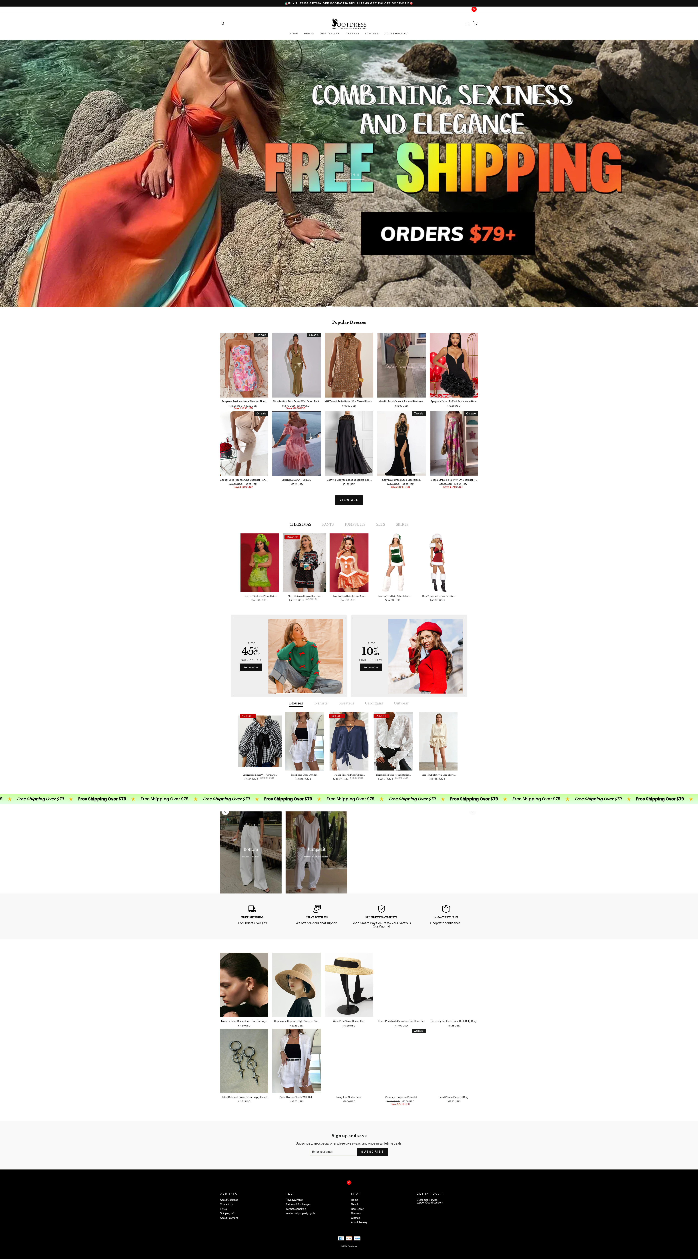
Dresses (352, 33)
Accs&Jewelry (396, 33)
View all (349, 500)
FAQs (223, 1209)
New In (309, 33)
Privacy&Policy (294, 1200)
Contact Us (226, 1204)
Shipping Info (227, 1213)
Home (294, 33)
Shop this (349, 174)
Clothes (372, 33)
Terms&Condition (296, 1209)
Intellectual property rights (300, 1213)
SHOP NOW (251, 667)
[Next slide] (472, 811)
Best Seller (330, 33)
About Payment (229, 1218)
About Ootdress (229, 1200)
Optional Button (348, 614)
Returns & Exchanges (298, 1204)
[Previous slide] (225, 811)
